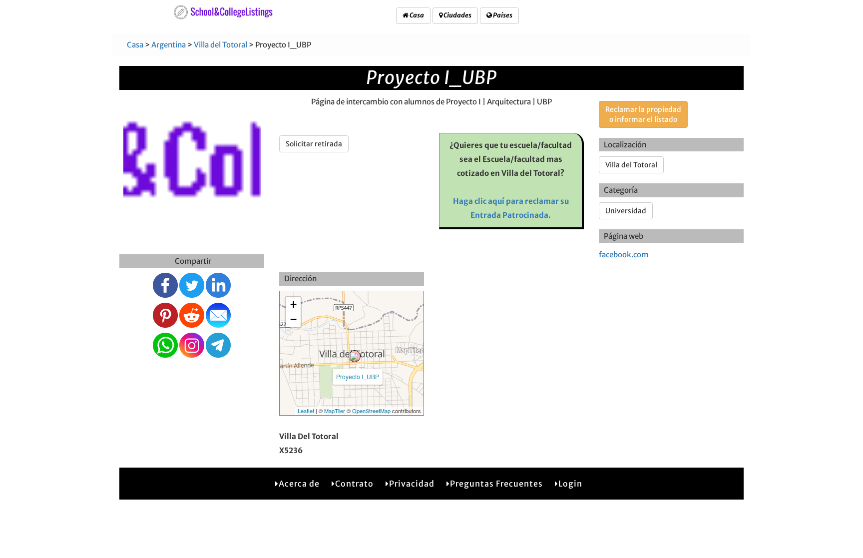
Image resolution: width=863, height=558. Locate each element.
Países (502, 15)
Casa (416, 15)
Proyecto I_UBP (357, 376)
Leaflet (306, 411)
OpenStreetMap (371, 411)
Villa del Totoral (220, 44)
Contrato (354, 484)
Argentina (168, 44)
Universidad (625, 210)
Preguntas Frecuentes (496, 484)
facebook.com (624, 254)
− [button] (293, 319)
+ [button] (293, 304)
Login (570, 484)
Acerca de (299, 484)
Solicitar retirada (314, 143)
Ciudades (456, 15)
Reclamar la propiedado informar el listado (643, 114)
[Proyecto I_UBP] (355, 356)
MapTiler (334, 411)
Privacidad (411, 484)
